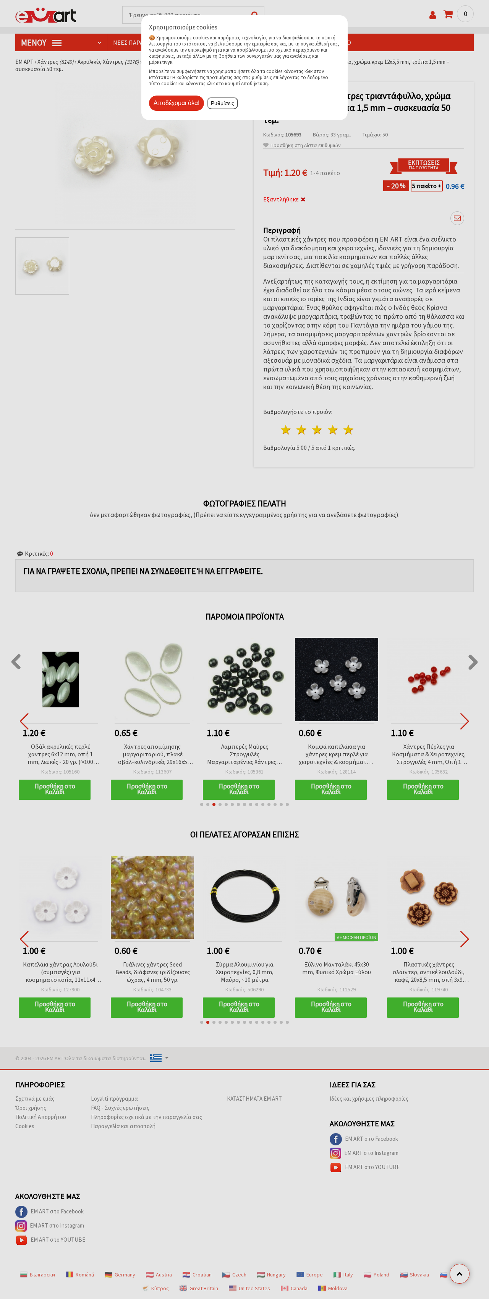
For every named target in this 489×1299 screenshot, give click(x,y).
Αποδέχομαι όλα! (176, 103)
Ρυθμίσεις (222, 103)
